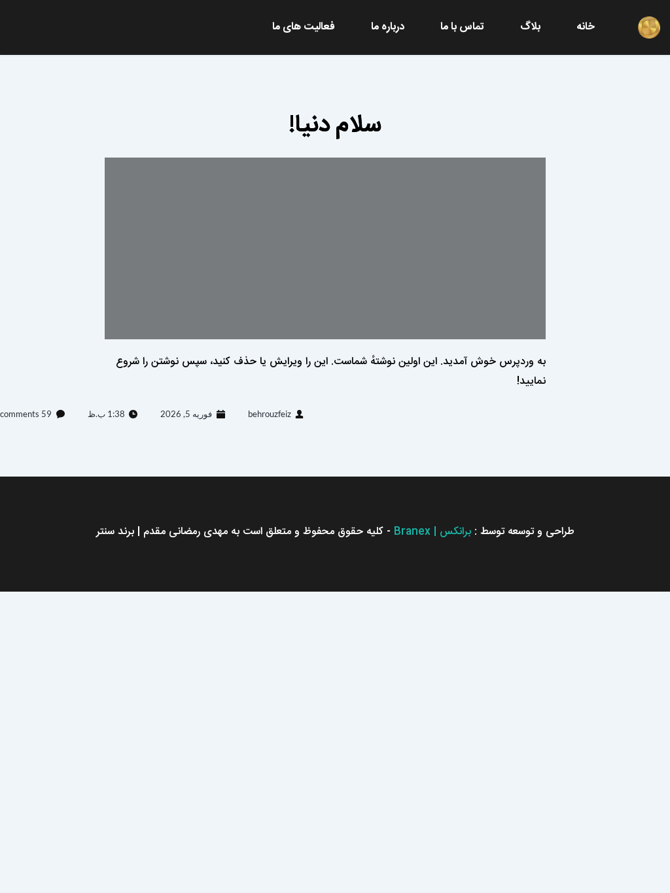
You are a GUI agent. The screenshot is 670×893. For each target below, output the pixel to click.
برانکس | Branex (432, 532)
